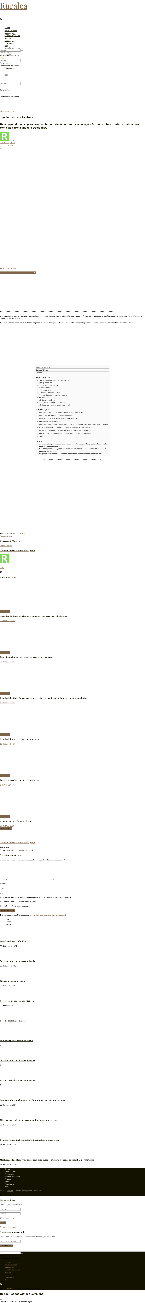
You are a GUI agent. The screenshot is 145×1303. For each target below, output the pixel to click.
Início (2, 111)
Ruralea (3, 58)
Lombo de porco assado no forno (16, 1040)
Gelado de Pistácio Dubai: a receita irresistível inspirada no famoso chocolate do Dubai (43, 698)
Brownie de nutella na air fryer (15, 821)
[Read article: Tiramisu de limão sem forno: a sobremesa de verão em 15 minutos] (72, 595)
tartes (23, 533)
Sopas (7, 41)
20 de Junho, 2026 (7, 662)
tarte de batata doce (13, 533)
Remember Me (9, 1218)
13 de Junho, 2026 (7, 744)
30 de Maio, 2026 (7, 826)
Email (3, 888)
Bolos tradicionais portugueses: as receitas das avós (26, 657)
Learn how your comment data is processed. (48, 915)
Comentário (5, 879)
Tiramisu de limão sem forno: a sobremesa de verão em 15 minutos (33, 616)
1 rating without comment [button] (22, 850)
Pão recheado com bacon (12, 981)
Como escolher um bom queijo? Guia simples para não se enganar (32, 1100)
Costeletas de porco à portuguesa (17, 1001)
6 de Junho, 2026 (7, 785)
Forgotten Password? (8, 1227)
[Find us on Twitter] (1, 19)
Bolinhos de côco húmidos (13, 941)
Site (1, 893)
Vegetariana (9, 68)
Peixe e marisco (11, 30)
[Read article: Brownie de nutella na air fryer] (72, 800)
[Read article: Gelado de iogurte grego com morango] (72, 718)
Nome (3, 884)
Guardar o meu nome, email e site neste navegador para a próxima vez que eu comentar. (37, 897)
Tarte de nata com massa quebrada (17, 961)
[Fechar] (1, 1299)
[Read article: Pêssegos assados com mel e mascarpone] (72, 759)
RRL (14, 140)
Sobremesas (9, 41)
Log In (2, 1250)
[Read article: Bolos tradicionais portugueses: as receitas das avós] (72, 636)
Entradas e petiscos (12, 48)
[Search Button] (22, 50)
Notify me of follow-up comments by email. (20, 902)
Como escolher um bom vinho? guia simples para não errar (29, 1140)
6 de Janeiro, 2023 (7, 143)
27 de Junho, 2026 (7, 621)
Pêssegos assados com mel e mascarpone (20, 780)
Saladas (8, 38)
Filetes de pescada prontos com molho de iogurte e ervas (28, 1120)
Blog (6, 75)
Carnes (7, 28)
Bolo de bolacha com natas (13, 1021)
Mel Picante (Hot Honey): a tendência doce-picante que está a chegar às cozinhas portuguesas (47, 1160)
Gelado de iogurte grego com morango (19, 739)
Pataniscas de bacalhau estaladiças (17, 1080)
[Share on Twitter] (35, 272)
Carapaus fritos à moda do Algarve (17, 842)
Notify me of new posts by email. (16, 906)
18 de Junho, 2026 (7, 703)
